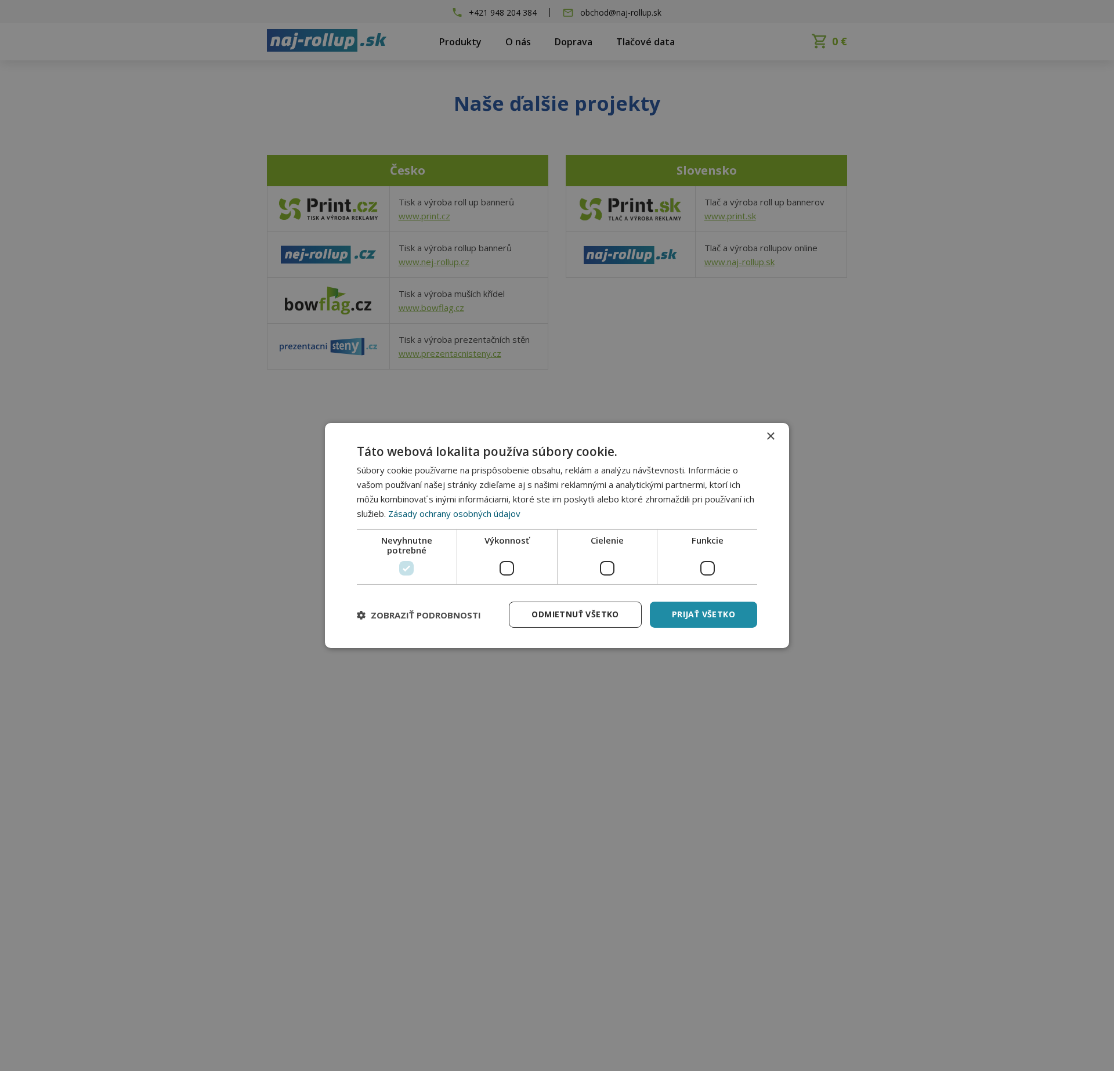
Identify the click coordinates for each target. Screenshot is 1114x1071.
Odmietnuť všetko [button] (575, 614)
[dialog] (557, 535)
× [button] (770, 436)
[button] (419, 615)
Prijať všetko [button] (703, 614)
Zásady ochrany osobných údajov (454, 513)
